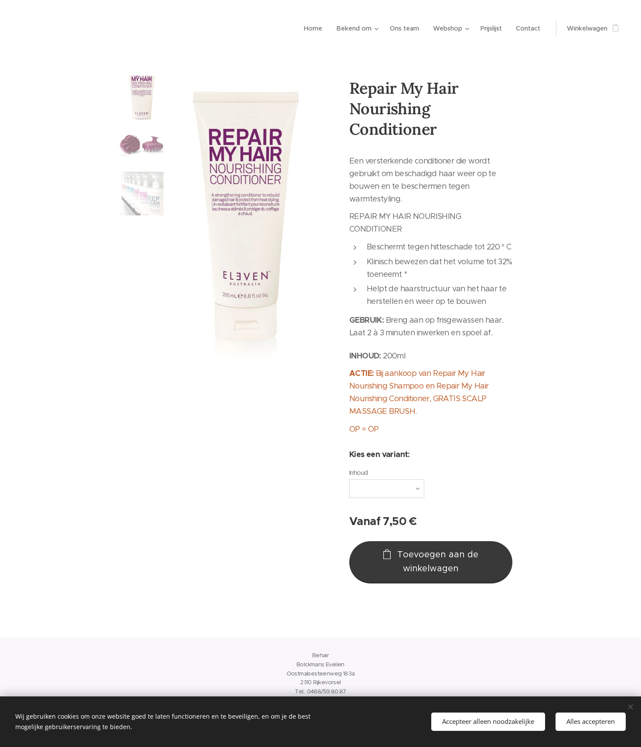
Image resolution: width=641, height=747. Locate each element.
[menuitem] (315, 28)
